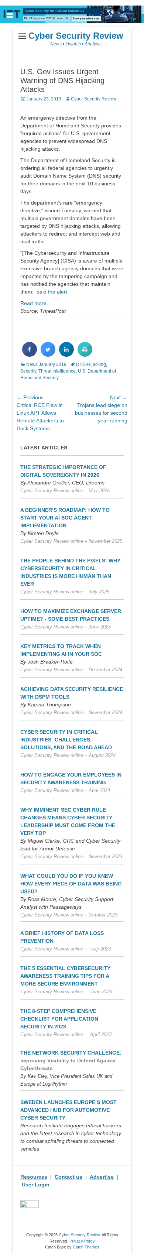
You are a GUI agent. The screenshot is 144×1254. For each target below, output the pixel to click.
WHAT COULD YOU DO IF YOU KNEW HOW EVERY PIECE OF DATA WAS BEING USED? (71, 883)
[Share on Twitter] (48, 354)
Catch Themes (86, 1247)
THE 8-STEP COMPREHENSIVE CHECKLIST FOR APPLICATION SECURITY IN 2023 (59, 1018)
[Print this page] (85, 354)
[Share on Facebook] (29, 354)
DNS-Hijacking (91, 364)
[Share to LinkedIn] (66, 354)
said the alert (52, 292)
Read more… (36, 303)
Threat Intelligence (57, 371)
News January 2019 (46, 364)
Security (28, 371)
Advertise (102, 1177)
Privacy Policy (82, 1241)
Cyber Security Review (75, 36)
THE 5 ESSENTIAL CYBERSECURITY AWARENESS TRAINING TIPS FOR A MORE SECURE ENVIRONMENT (65, 976)
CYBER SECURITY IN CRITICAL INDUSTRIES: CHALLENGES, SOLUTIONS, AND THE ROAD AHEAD (66, 739)
